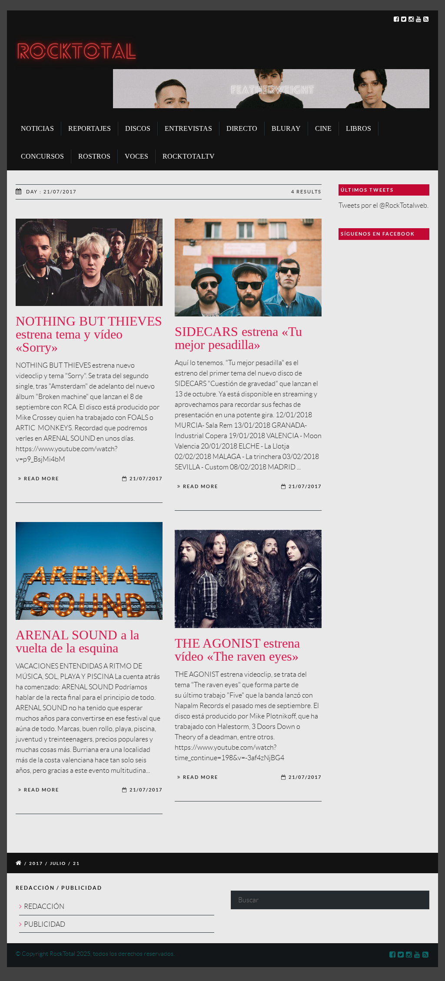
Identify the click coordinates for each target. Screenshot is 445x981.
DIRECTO (241, 128)
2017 (36, 863)
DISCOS (137, 128)
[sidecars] (248, 267)
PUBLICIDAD (44, 924)
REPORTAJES (89, 128)
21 (76, 863)
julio (58, 863)
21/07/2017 (146, 478)
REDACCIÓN (44, 906)
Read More (41, 478)
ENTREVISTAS (188, 128)
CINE (323, 128)
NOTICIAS (37, 128)
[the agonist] (248, 579)
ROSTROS (94, 156)
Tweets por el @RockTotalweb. (383, 205)
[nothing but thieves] (89, 262)
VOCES (136, 156)
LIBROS (358, 128)
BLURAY (286, 128)
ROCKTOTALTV (189, 156)
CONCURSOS (42, 156)
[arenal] (89, 571)
